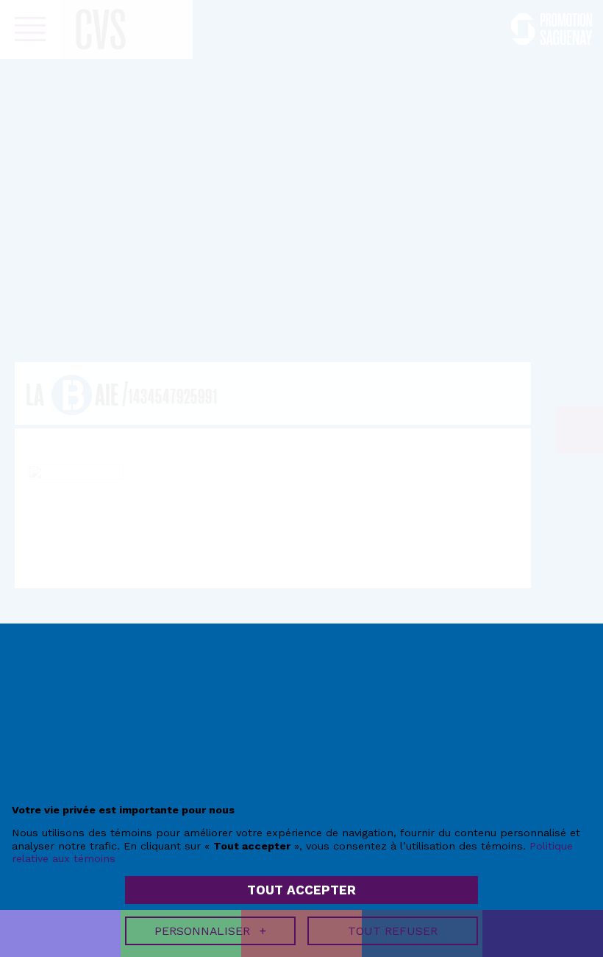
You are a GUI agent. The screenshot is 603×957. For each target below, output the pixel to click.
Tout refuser (393, 931)
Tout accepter (301, 890)
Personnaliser (210, 931)
